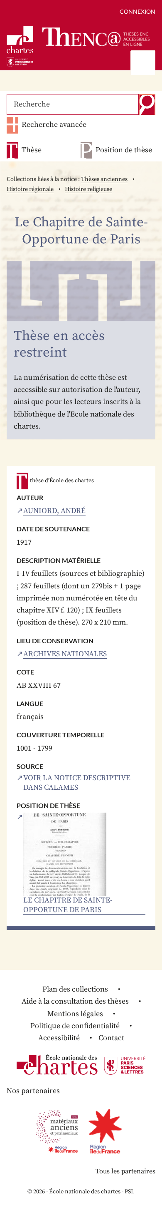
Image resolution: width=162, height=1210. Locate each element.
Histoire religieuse (88, 189)
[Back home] (96, 36)
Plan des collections (75, 989)
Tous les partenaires (125, 1171)
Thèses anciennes (104, 179)
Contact (111, 1038)
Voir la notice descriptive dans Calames (76, 783)
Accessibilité (59, 1038)
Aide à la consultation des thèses (75, 1001)
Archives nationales (65, 654)
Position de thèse (124, 150)
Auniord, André (54, 511)
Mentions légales (75, 1014)
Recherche (147, 104)
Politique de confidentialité (75, 1026)
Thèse (32, 150)
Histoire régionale (30, 189)
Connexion (137, 11)
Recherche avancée (54, 124)
